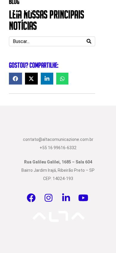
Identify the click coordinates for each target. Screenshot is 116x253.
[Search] (89, 41)
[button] (15, 79)
